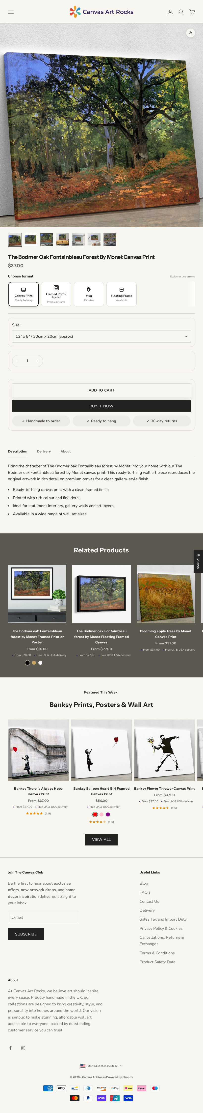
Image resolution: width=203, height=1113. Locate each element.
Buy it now (102, 406)
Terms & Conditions (157, 953)
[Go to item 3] (46, 240)
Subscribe (26, 934)
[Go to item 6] (94, 240)
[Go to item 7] (110, 240)
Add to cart (101, 390)
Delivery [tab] (44, 451)
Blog (144, 883)
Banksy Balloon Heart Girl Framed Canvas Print (101, 791)
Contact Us (149, 901)
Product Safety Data (157, 962)
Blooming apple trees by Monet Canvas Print (166, 633)
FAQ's (145, 892)
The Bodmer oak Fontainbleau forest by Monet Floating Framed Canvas (101, 636)
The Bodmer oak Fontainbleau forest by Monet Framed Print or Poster (37, 636)
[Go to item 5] (78, 240)
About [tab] (66, 451)
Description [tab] (17, 451)
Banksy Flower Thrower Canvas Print (164, 788)
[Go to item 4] (62, 240)
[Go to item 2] (31, 240)
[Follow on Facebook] (10, 1048)
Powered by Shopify (119, 1077)
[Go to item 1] (15, 240)
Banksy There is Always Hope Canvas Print (38, 791)
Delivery (147, 910)
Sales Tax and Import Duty (163, 919)
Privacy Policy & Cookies (161, 928)
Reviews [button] (198, 561)
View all (101, 839)
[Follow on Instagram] (23, 1048)
